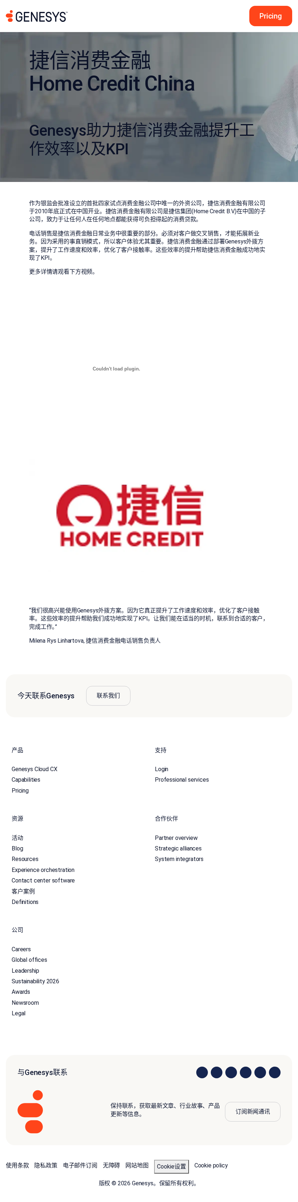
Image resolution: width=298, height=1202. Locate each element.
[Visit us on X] (231, 1072)
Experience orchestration (43, 869)
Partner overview (176, 837)
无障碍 (111, 1165)
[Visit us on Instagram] (216, 1072)
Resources (25, 859)
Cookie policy (211, 1165)
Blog (17, 848)
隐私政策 (45, 1165)
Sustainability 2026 (35, 981)
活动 (17, 837)
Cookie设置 (171, 1166)
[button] (268, 16)
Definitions (25, 901)
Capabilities (26, 779)
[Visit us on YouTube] (260, 1072)
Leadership (25, 970)
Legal (18, 1013)
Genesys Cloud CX (34, 769)
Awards (21, 991)
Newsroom (25, 1002)
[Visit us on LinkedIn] (202, 1072)
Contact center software (43, 880)
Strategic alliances (178, 848)
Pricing (20, 790)
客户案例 (23, 891)
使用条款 (17, 1165)
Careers (21, 949)
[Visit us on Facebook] (245, 1072)
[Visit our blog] (275, 1072)
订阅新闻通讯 (252, 1111)
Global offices (29, 959)
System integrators (179, 859)
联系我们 (108, 695)
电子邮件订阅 (80, 1165)
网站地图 (136, 1165)
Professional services (182, 779)
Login (161, 769)
